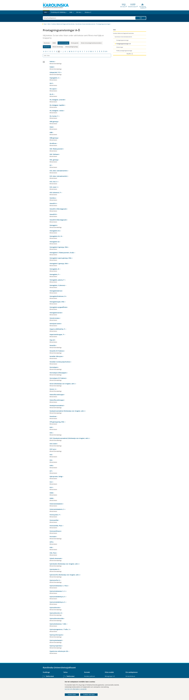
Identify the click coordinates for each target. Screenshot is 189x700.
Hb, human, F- (54, 116)
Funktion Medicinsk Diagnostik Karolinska (62, 24)
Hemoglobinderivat (56, 291)
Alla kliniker (47, 43)
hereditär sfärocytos (56, 356)
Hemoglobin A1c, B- (56, 236)
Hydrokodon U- (54, 569)
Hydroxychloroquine (56, 635)
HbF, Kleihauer (54, 154)
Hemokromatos (55, 318)
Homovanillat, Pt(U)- (56, 526)
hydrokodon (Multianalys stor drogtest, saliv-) (64, 564)
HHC (51, 433)
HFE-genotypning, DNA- (57, 422)
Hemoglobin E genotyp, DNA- (59, 247)
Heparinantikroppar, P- (57, 334)
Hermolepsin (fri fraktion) (58, 378)
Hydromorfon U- (55, 580)
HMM (51, 493)
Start (45, 24)
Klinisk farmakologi (63, 43)
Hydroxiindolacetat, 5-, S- (58, 591)
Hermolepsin (54, 367)
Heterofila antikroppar (57, 394)
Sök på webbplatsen (50, 18)
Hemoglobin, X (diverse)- (57, 285)
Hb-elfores (53, 143)
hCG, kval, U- (54, 181)
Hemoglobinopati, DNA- (57, 302)
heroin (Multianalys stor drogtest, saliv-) (62, 384)
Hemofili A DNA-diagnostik (58, 209)
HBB (51, 132)
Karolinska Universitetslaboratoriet (85, 24)
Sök (141, 18)
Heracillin (53, 345)
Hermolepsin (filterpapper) (58, 373)
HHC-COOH (53, 444)
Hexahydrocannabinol (57, 405)
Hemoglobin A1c (55, 231)
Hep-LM (52, 340)
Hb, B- (52, 94)
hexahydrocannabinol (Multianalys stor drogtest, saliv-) (67, 411)
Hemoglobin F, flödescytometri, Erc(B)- (62, 252)
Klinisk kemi (47, 46)
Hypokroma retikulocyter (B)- (59, 651)
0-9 (106, 51)
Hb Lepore (53, 89)
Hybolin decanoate (55, 558)
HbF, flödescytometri (56, 149)
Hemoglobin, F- (54, 274)
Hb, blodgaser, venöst (56, 111)
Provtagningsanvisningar (103, 24)
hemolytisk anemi (55, 323)
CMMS (54, 43)
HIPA (51, 465)
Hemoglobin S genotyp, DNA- (59, 263)
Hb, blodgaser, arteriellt (57, 100)
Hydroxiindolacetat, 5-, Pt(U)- (59, 586)
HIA (51, 455)
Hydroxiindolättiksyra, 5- (57, 597)
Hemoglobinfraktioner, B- (58, 296)
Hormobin (53, 536)
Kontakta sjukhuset (89, 676)
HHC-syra (53, 449)
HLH (51, 482)
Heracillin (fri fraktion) (57, 351)
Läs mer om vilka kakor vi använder (76, 689)
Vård (49, 24)
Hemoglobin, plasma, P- (57, 280)
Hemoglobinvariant (56, 313)
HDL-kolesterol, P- (55, 192)
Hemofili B (53, 214)
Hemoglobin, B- (54, 269)
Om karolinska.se (130, 676)
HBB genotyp (54, 138)
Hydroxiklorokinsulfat (57, 618)
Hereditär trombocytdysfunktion (60, 362)
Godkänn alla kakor (89, 694)
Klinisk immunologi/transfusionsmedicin (91, 43)
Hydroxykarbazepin (56, 640)
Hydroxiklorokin (55, 607)
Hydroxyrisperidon (56, 646)
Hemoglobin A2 (54, 242)
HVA (51, 547)
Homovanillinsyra (55, 531)
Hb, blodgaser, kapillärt (57, 105)
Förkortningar (119, 47)
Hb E (51, 83)
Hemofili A (53, 203)
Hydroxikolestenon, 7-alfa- (58, 624)
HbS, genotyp (54, 160)
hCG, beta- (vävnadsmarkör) (58, 171)
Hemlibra (53, 198)
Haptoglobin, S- (54, 78)
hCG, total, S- (54, 187)
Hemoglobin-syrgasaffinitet (58, 307)
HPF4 (51, 542)
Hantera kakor (72, 694)
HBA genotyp (54, 121)
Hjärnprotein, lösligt (56, 476)
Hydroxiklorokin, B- (56, 613)
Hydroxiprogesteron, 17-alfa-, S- (60, 629)
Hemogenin (53, 225)
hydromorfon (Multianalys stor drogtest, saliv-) (65, 575)
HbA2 (51, 127)
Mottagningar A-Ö (110, 676)
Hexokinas (53, 416)
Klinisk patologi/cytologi (71, 46)
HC (50, 165)
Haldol (52, 67)
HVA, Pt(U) (53, 553)
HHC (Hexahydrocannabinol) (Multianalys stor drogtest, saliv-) (69, 438)
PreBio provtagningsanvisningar (124, 50)
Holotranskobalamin (56, 504)
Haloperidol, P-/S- (55, 72)
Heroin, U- (53, 389)
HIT (51, 471)
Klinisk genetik (74, 43)
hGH (51, 427)
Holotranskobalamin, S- (57, 509)
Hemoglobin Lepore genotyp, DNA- (61, 258)
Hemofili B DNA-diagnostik (58, 220)
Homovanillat (54, 520)
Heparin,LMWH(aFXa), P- (57, 329)
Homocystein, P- (55, 515)
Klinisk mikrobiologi (58, 46)
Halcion (52, 61)
